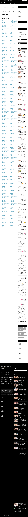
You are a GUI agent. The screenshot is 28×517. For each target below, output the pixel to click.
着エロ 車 (11, 212)
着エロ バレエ (4, 58)
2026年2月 (19, 349)
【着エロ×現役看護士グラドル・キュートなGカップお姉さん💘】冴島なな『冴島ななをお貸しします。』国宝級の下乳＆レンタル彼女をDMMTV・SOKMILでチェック (22, 150)
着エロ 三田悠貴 (12, 81)
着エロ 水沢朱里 (12, 158)
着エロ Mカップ (12, 30)
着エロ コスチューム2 (4, 40)
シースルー (8, 391)
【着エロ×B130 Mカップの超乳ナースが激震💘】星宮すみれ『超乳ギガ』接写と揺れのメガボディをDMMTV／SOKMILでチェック (22, 310)
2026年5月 (2, 402)
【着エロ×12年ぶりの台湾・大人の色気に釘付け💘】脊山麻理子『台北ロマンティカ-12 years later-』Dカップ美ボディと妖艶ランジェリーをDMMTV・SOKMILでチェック (22, 133)
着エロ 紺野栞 (4, 193)
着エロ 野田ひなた (4, 215)
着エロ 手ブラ (4, 129)
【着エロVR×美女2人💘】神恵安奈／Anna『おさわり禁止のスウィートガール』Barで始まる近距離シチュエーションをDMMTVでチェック (22, 62)
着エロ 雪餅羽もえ (12, 219)
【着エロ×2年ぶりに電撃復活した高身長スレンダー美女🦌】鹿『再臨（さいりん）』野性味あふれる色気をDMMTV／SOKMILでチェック (22, 289)
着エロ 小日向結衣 (12, 112)
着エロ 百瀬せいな (4, 180)
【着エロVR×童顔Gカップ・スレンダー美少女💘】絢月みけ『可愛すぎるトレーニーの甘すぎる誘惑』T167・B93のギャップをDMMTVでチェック (22, 89)
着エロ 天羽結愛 (12, 102)
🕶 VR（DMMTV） (20, 16)
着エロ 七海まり (4, 80)
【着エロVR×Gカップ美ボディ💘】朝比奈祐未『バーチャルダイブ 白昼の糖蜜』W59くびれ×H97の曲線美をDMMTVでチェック (22, 58)
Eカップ (19, 328)
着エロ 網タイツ (4, 194)
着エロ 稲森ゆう (12, 187)
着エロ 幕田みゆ (12, 123)
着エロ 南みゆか (12, 91)
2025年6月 (19, 359)
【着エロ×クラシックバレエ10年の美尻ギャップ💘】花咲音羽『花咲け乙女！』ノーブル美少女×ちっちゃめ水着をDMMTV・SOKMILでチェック (22, 122)
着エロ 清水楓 (4, 166)
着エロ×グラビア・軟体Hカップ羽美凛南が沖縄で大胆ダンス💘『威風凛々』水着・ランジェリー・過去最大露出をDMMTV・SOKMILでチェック (22, 234)
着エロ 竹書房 (4, 190)
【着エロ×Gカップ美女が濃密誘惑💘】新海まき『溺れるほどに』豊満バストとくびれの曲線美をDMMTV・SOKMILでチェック (22, 201)
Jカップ (21, 329)
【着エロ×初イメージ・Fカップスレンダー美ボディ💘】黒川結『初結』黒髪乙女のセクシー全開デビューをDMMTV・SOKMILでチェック (22, 167)
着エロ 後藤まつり (4, 126)
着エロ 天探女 (4, 102)
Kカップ (23, 329)
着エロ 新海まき (12, 130)
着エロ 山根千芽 (4, 119)
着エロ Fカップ (4, 25)
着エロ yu (11, 32)
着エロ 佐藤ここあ (4, 87)
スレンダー (23, 332)
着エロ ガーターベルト (5, 36)
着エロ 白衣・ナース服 (5, 179)
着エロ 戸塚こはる (12, 127)
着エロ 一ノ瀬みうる (12, 77)
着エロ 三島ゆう (4, 81)
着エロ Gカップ (11, 25)
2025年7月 (19, 358)
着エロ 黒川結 (11, 225)
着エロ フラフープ (4, 64)
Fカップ (21, 328)
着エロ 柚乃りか (4, 148)
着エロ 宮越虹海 (4, 109)
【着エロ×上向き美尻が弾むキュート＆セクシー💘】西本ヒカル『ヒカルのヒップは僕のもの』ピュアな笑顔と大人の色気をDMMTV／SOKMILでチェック (22, 262)
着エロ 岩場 (11, 119)
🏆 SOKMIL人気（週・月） (11, 3)
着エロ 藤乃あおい (4, 208)
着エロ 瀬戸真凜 (12, 169)
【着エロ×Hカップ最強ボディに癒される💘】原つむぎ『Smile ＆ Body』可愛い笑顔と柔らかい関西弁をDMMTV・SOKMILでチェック (22, 196)
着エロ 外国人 (11, 98)
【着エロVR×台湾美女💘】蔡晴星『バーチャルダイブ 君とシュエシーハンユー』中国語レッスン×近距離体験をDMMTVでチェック (22, 68)
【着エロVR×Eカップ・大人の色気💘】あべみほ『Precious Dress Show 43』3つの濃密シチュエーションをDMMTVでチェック (22, 101)
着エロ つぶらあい (4, 51)
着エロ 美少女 (4, 197)
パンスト (19, 333)
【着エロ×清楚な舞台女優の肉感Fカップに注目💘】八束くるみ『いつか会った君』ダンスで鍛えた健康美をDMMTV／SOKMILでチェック (22, 267)
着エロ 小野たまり (12, 115)
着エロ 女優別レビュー (12, 105)
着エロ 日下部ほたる (4, 133)
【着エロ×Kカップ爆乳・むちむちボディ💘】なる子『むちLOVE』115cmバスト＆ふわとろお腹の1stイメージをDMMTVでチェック (22, 178)
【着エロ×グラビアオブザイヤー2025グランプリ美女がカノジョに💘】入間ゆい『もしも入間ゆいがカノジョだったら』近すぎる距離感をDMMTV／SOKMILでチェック (22, 294)
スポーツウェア (20, 332)
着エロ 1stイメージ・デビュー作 (13, 20)
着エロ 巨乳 (3, 122)
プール (21, 334)
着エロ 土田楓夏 (12, 95)
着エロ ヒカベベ (4, 61)
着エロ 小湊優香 (4, 115)
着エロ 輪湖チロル (4, 214)
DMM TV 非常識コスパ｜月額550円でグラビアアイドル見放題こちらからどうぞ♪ (22, 34)
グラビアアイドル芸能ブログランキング (22, 24)
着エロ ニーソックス (4, 54)
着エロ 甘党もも (12, 176)
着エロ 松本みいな (4, 147)
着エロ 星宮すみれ (4, 134)
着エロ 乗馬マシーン (12, 83)
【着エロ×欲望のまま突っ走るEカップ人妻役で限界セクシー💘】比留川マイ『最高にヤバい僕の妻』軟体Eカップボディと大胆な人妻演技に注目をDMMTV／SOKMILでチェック (22, 190)
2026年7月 (19, 343)
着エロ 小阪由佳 (4, 116)
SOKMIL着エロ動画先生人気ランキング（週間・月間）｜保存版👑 (6, 367)
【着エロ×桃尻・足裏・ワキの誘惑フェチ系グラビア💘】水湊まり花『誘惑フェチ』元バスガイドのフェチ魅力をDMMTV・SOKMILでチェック (22, 184)
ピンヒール (20, 334)
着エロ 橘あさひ (12, 155)
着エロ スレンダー (12, 47)
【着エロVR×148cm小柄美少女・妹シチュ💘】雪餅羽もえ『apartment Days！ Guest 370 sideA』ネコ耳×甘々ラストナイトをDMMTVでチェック (22, 84)
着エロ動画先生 (3, 2)
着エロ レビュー (12, 76)
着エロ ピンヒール (12, 61)
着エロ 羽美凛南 (4, 201)
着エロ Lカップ (4, 29)
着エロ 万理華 (11, 80)
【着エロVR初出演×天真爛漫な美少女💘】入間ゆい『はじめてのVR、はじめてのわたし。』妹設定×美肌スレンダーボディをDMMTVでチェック (22, 111)
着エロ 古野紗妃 (4, 94)
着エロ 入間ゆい (4, 88)
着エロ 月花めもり (12, 137)
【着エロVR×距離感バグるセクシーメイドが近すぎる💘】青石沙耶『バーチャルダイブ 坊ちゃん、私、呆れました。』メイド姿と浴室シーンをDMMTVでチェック (22, 283)
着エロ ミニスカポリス (5, 69)
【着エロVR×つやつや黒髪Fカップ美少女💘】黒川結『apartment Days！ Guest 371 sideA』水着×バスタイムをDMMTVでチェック (22, 73)
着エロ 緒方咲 (11, 194)
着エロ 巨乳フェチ (12, 122)
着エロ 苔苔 (3, 204)
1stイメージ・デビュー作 (21, 327)
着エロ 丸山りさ (4, 83)
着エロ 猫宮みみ (12, 173)
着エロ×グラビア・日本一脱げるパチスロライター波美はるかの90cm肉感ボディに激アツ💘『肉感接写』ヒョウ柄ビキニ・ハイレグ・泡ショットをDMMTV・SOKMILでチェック (22, 251)
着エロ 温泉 (11, 166)
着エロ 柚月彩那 (12, 148)
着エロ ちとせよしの (4, 50)
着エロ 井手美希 (12, 84)
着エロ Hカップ (4, 26)
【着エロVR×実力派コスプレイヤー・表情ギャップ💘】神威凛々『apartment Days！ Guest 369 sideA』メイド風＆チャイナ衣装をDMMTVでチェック (22, 78)
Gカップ (23, 328)
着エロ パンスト (12, 58)
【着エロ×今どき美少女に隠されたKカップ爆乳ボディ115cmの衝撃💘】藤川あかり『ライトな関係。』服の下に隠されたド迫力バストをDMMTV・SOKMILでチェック (22, 156)
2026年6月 (19, 344)
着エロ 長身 (3, 218)
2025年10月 (19, 354)
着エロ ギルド (4, 37)
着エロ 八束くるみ (12, 88)
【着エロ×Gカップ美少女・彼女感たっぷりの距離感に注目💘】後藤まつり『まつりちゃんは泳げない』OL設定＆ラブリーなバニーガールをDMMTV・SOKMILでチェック (22, 145)
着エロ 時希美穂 (4, 137)
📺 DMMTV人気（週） (14, 3)
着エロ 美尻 (11, 197)
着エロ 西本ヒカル (4, 211)
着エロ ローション (4, 77)
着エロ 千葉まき (4, 91)
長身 (12, 394)
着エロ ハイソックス (12, 54)
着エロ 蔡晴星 (11, 207)
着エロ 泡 (11, 162)
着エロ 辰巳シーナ (12, 214)
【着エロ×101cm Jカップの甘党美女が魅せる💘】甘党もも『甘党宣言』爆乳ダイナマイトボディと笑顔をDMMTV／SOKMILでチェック (22, 315)
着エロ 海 (11, 165)
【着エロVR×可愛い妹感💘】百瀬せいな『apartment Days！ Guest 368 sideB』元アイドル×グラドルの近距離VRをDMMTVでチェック (22, 52)
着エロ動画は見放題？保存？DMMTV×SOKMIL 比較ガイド (7, 384)
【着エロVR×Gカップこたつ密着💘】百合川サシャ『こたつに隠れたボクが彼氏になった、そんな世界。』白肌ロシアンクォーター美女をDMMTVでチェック (22, 116)
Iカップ (19, 329)
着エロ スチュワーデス (12, 44)
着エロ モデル (11, 70)
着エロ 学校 (3, 108)
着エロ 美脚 (3, 200)
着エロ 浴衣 (3, 165)
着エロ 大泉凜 (4, 101)
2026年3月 (19, 348)
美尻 (20, 337)
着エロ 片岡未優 (4, 173)
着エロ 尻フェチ (12, 116)
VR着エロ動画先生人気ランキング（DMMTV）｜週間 (7, 378)
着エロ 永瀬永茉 (12, 161)
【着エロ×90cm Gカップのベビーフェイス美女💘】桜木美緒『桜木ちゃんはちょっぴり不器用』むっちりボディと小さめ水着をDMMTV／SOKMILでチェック (22, 305)
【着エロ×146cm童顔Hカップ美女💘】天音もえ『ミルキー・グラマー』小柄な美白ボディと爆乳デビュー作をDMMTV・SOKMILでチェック (22, 278)
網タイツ (5, 394)
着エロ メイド (11, 69)
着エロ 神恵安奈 (4, 186)
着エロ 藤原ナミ (12, 208)
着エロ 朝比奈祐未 (12, 140)
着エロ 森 (3, 154)
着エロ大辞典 (19, 36)
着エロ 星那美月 (12, 134)
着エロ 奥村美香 (4, 105)
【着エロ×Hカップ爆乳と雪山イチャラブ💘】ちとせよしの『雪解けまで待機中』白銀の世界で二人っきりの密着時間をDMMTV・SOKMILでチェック (22, 162)
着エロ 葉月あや (12, 204)
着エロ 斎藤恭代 (4, 130)
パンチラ (21, 333)
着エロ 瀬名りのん (4, 169)
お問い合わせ (2, 368)
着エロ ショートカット (12, 43)
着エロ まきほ (11, 66)
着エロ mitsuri (4, 30)
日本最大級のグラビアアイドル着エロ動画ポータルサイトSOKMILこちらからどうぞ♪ (22, 32)
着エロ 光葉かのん (12, 87)
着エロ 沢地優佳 (4, 162)
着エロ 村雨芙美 (4, 144)
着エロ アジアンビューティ (5, 33)
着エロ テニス (11, 51)
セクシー (25, 332)
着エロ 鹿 (3, 225)
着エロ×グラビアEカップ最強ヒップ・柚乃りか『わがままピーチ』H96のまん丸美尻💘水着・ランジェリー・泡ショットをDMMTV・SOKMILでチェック (22, 245)
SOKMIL (25, 329)
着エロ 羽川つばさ (12, 200)
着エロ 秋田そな (4, 187)
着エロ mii (11, 29)
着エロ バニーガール (4, 57)
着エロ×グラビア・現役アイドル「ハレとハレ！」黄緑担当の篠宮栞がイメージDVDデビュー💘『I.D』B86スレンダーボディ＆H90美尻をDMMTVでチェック (22, 217)
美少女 (19, 337)
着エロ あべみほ (12, 33)
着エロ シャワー (4, 43)
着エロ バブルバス (12, 57)
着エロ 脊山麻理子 (12, 201)
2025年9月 (2, 412)
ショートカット (4, 391)
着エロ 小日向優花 (4, 112)
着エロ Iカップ (11, 26)
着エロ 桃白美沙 (12, 151)
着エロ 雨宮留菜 (4, 219)
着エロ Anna (3, 22)
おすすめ (5, 390)
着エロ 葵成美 (4, 207)
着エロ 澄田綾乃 (4, 168)
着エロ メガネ (4, 70)
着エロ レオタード (4, 76)
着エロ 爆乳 (3, 172)
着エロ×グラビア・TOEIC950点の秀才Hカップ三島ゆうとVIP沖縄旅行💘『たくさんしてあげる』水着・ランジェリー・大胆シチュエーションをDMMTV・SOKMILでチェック (22, 228)
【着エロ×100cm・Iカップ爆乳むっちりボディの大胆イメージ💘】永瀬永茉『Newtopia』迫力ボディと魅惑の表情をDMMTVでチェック (22, 223)
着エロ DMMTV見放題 (12, 22)
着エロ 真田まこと (4, 183)
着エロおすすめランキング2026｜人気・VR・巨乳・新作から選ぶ (7, 372)
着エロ (3, 20)
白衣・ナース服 (2, 394)
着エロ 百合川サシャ (12, 179)
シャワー (2, 391)
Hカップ (25, 328)
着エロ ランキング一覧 (12, 73)
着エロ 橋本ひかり (4, 155)
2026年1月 (2, 407)
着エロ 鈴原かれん (12, 215)
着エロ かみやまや (12, 36)
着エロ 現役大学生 (4, 176)
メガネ (23, 334)
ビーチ (23, 333)
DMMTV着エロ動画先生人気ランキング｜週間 (7, 376)
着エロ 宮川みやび (12, 108)
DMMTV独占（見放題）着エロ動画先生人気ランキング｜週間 (7, 374)
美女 (7, 394)
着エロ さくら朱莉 (12, 40)
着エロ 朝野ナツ (4, 141)
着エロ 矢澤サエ (12, 183)
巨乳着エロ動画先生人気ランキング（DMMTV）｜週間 (7, 380)
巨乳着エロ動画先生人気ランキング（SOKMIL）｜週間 (7, 381)
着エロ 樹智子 (11, 154)
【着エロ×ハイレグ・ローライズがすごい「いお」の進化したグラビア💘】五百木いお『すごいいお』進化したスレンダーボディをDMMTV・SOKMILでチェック (22, 172)
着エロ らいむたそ (4, 73)
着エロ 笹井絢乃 (12, 190)
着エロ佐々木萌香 (4, 226)
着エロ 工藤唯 (11, 120)
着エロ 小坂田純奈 (12, 109)
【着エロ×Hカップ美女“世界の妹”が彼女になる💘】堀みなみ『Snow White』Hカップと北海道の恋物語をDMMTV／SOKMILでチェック (22, 300)
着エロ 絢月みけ (12, 193)
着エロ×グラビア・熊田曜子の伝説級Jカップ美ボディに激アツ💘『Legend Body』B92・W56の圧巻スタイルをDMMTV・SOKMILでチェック (22, 206)
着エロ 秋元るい (12, 186)
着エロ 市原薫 (4, 123)
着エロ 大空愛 (11, 101)
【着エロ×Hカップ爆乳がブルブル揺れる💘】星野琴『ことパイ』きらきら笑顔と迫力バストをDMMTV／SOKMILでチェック (22, 257)
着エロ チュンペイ (12, 50)
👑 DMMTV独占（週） (20, 12)
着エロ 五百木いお (4, 84)
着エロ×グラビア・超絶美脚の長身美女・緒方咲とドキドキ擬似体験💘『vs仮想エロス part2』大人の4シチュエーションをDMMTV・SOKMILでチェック (22, 240)
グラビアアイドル (8, 390)
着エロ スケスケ (4, 44)
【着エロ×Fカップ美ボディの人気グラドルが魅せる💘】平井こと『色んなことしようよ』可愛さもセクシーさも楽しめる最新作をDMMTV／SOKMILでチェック (22, 320)
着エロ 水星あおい (4, 158)
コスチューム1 (11, 390)
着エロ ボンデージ (4, 66)
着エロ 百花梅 (11, 180)
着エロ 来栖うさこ (12, 144)
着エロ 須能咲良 (12, 222)
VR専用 (3, 390)
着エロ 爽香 (11, 172)
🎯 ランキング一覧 (20, 17)
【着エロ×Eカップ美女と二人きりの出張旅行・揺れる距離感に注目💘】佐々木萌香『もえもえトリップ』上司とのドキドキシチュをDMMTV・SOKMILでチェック (22, 139)
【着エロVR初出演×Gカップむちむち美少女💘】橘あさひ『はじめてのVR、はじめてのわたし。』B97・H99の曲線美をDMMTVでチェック (22, 95)
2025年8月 (19, 357)
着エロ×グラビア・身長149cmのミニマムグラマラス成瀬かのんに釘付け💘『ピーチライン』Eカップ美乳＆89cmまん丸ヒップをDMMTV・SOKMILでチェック (22, 211)
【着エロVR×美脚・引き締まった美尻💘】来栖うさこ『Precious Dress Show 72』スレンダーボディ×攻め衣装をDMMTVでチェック (22, 106)
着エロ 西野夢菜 (12, 211)
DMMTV (24, 327)
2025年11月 (19, 353)
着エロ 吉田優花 (4, 95)
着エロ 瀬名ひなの (12, 168)
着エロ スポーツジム (4, 47)
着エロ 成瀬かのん (4, 127)
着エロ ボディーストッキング (13, 64)
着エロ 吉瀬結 (11, 94)
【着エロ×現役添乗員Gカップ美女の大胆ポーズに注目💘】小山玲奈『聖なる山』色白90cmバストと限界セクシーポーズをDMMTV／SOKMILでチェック (22, 272)
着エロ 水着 (3, 161)
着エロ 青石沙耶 (4, 222)
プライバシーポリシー (3, 369)
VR (1, 390)
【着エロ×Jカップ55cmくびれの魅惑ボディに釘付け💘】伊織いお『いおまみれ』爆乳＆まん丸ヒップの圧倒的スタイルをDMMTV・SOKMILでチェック (22, 128)
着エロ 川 (3, 120)
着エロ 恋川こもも (12, 126)
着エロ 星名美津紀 (12, 133)
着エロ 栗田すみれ (4, 151)
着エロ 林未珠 (11, 147)
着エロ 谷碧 (3, 212)
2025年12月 (19, 352)
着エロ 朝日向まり (4, 140)
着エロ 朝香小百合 (12, 141)
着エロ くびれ (11, 37)
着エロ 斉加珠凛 (12, 129)
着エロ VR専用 (4, 32)
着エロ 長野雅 (11, 218)
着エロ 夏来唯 (4, 98)
